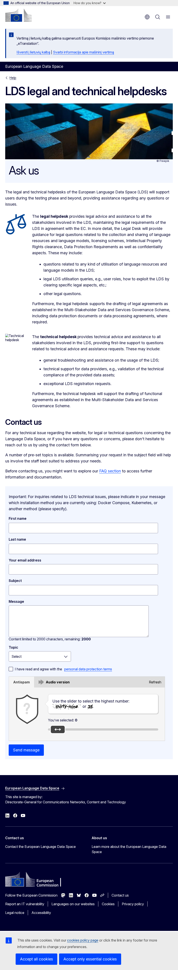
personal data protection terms (88, 669)
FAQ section (110, 471)
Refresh (155, 682)
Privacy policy (133, 904)
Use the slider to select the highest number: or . (91, 704)
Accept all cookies (36, 959)
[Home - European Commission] (18, 15)
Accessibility (41, 912)
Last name (17, 539)
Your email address (25, 560)
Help (13, 78)
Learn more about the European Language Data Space (129, 849)
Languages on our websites (73, 904)
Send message (26, 750)
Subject (15, 580)
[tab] (21, 682)
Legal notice (14, 912)
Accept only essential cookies (90, 959)
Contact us (120, 895)
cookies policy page (82, 940)
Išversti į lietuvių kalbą (33, 52)
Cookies (108, 904)
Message (16, 601)
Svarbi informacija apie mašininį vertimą (83, 52)
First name (17, 518)
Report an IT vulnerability (24, 904)
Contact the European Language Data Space (40, 846)
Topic (13, 647)
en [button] (147, 17)
